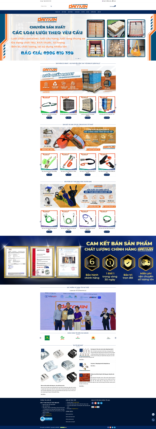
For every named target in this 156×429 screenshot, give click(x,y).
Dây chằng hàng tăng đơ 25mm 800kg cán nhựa (68, 172)
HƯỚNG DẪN (93, 12)
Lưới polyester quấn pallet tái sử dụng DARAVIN (87, 115)
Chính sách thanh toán (70, 416)
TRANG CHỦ (57, 12)
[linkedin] (98, 403)
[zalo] (101, 403)
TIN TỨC (83, 12)
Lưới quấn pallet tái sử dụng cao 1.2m (68, 114)
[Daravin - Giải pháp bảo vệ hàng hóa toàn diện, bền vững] (78, 6)
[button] (104, 1)
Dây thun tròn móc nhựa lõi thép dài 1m (68, 228)
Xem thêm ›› (43, 394)
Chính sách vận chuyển (70, 421)
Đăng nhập (109, 1)
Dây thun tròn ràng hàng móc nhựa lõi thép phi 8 (49, 229)
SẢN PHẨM (70, 12)
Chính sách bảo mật (70, 419)
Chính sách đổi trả (69, 414)
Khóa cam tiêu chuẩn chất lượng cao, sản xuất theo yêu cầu (52, 385)
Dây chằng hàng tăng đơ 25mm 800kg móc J (106, 172)
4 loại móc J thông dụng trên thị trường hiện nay (100, 363)
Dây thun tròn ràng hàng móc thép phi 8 (107, 228)
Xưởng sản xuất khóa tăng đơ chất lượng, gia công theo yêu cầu (102, 375)
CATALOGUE (77, 12)
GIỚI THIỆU (64, 12)
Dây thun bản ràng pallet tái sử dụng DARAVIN (107, 115)
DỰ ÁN (87, 12)
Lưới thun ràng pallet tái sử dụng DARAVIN (49, 115)
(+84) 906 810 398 (48, 1)
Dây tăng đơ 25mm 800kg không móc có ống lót (49, 172)
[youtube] (95, 403)
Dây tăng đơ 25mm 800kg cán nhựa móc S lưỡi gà (87, 172)
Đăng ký (114, 1)
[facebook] (92, 403)
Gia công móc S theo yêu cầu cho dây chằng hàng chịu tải (102, 349)
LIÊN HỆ (99, 12)
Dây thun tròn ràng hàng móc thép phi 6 (87, 228)
